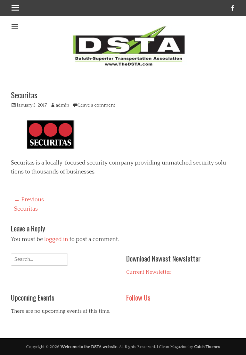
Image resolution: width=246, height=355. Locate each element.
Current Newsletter (148, 272)
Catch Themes (207, 346)
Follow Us (138, 297)
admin (62, 105)
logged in (56, 239)
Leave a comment (96, 105)
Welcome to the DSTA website (89, 346)
